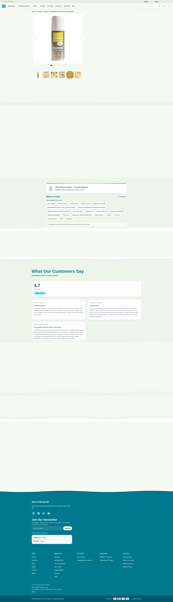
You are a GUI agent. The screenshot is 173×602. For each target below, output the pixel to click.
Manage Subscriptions (85, 560)
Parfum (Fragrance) (102, 211)
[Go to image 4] (60, 65)
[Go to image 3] (57, 65)
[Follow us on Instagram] (33, 513)
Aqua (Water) (51, 203)
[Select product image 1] (38, 74)
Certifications (59, 560)
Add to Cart (115, 76)
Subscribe (68, 528)
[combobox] (150, 6)
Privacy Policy (127, 557)
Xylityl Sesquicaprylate (53, 215)
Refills (35, 6)
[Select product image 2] (46, 74)
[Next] (81, 38)
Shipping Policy (128, 564)
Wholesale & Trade (106, 560)
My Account (81, 557)
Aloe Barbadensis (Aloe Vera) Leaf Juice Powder (61, 207)
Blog (73, 6)
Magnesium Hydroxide (117, 211)
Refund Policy (127, 567)
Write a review (40, 293)
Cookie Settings (136, 599)
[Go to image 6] (65, 65)
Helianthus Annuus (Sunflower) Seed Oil (58, 211)
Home (33, 11)
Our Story (50, 6)
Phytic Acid (66, 215)
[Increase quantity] (139, 70)
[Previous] (35, 38)
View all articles (85, 489)
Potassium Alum (62, 203)
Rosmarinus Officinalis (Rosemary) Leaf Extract (91, 207)
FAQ (56, 577)
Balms (34, 567)
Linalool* (108, 215)
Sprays (34, 557)
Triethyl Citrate (74, 203)
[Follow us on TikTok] (43, 513)
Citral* (61, 218)
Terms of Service (128, 560)
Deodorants (11, 6)
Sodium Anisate (99, 215)
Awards (57, 557)
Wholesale (67, 6)
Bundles (42, 6)
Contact (57, 573)
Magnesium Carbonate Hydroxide (81, 215)
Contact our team (93, 393)
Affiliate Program (106, 557)
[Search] (159, 6)
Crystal (34, 570)
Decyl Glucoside (77, 211)
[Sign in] (164, 6)
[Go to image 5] (63, 65)
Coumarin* (69, 218)
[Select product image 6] (77, 74)
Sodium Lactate (85, 203)
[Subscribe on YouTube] (48, 513)
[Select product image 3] (54, 74)
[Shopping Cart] (169, 6)
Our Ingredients (60, 564)
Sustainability (59, 570)
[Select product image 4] (62, 74)
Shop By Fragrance (24, 6)
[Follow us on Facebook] (38, 513)
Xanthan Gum (89, 211)
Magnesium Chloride (99, 203)
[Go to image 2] (54, 65)
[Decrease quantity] (131, 70)
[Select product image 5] (70, 74)
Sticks (34, 564)
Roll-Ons (34, 560)
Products (39, 11)
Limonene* (117, 215)
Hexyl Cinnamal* (52, 218)
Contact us (58, 6)
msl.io (33, 591)
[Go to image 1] (51, 65)
